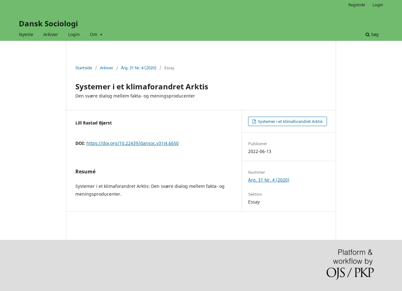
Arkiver (50, 34)
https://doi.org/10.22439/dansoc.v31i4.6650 (132, 143)
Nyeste (26, 34)
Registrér (356, 5)
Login (74, 34)
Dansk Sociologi (48, 23)
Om (94, 34)
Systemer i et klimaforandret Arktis (290, 121)
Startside (83, 68)
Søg (374, 34)
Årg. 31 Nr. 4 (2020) (138, 68)
